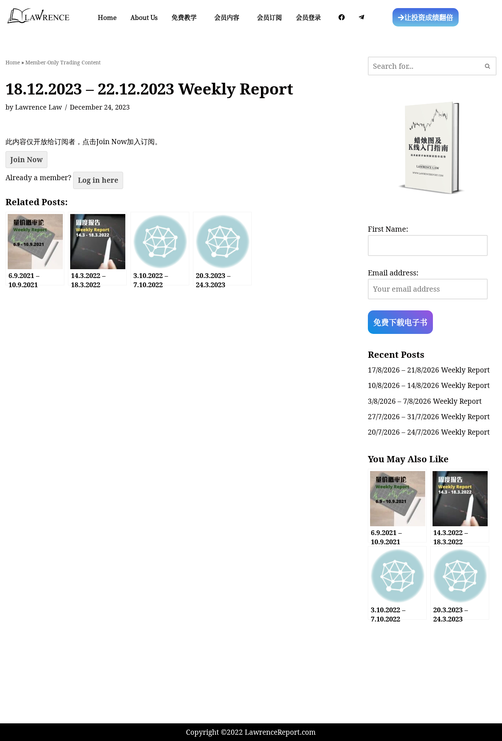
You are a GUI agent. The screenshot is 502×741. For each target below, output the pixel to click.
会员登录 (308, 17)
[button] (186, 17)
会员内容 (226, 17)
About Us (144, 17)
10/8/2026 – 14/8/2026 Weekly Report (429, 385)
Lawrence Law (38, 107)
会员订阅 (269, 17)
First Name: (388, 229)
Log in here (98, 180)
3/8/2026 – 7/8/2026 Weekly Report (425, 401)
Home (107, 17)
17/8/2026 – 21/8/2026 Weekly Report (429, 370)
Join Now (26, 159)
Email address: (393, 273)
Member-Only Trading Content (63, 62)
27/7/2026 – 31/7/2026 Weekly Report (429, 416)
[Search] (487, 66)
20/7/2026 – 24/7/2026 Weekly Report (429, 432)
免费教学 (184, 17)
